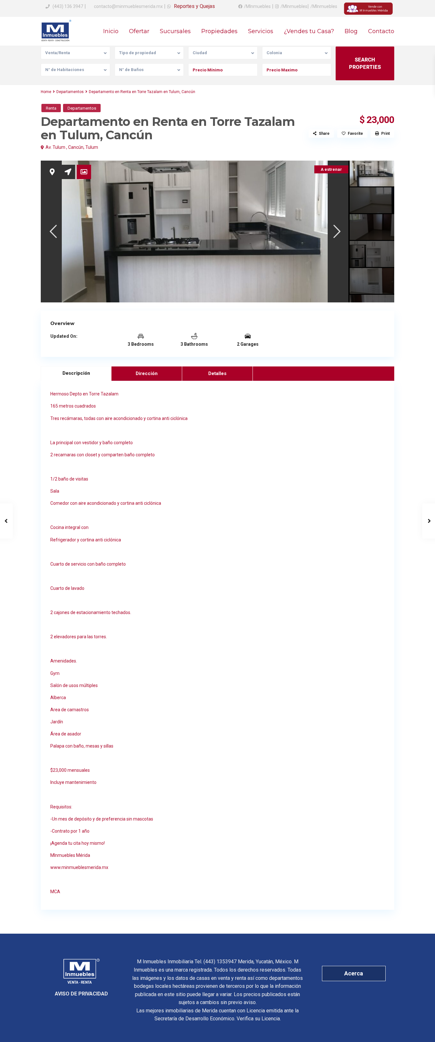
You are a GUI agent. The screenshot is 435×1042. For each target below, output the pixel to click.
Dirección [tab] (147, 373)
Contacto (381, 31)
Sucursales (175, 31)
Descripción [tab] (76, 373)
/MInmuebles (257, 6)
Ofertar (139, 31)
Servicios (260, 31)
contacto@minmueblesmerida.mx (128, 6)
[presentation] (52, 231)
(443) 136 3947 (68, 6)
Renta (51, 108)
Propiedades (219, 31)
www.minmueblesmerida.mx (79, 867)
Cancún (75, 147)
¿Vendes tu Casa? (309, 31)
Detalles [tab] (217, 373)
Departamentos (70, 92)
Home (46, 92)
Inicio (110, 31)
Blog (351, 31)
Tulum (91, 147)
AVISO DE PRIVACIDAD (81, 994)
